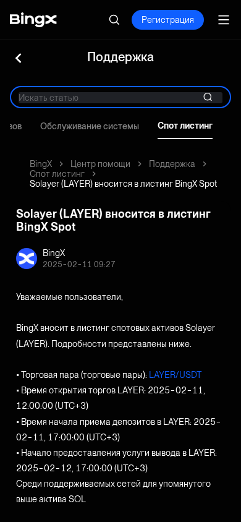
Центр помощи (100, 164)
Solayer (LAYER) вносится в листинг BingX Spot (123, 184)
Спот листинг (185, 125)
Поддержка (172, 164)
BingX (41, 164)
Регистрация (168, 20)
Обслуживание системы (89, 126)
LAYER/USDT (175, 375)
